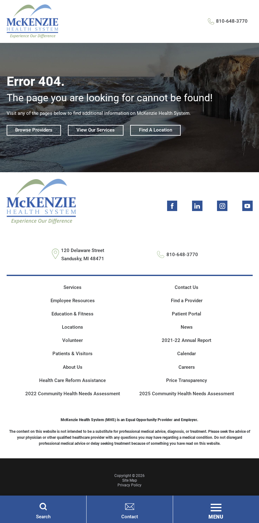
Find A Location (155, 130)
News (187, 327)
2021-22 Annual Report (186, 340)
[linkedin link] (197, 206)
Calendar (186, 353)
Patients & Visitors (72, 353)
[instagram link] (222, 206)
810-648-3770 (232, 21)
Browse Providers (33, 130)
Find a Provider (186, 300)
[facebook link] (172, 206)
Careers (186, 367)
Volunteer (72, 340)
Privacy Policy (129, 485)
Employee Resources (73, 300)
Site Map (129, 480)
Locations (72, 327)
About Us (72, 367)
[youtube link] (247, 206)
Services (72, 287)
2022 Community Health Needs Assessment (72, 394)
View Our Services (95, 130)
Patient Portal (186, 314)
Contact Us (186, 287)
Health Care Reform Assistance (72, 380)
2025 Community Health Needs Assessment (186, 394)
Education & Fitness (72, 314)
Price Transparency (186, 380)
